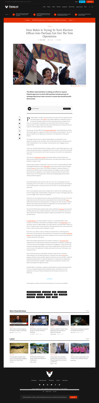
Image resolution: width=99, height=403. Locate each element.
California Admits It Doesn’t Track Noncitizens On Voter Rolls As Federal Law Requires (59, 330)
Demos (54, 291)
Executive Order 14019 (50, 130)
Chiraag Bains (64, 222)
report (67, 200)
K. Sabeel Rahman (31, 221)
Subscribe (90, 1)
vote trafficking (40, 297)
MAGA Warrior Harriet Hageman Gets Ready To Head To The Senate (18, 329)
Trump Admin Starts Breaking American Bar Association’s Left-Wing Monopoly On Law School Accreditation (58, 359)
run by (33, 168)
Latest (12, 339)
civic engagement (46, 291)
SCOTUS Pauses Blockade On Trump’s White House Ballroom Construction (38, 358)
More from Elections (18, 311)
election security (31, 294)
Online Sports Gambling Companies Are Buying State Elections (80, 329)
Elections (40, 294)
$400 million (47, 166)
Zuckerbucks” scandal (40, 157)
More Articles (66, 108)
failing (45, 119)
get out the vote (48, 294)
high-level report (64, 240)
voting (48, 297)
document (61, 209)
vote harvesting (31, 297)
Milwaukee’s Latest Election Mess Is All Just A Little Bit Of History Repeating (39, 330)
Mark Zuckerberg (63, 294)
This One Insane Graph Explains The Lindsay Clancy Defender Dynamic (80, 357)
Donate (83, 1)
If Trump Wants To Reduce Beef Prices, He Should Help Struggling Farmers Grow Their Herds (18, 358)
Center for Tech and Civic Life (34, 291)
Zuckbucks (55, 297)
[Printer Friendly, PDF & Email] (19, 138)
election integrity (62, 291)
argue (63, 255)
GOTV (56, 294)
